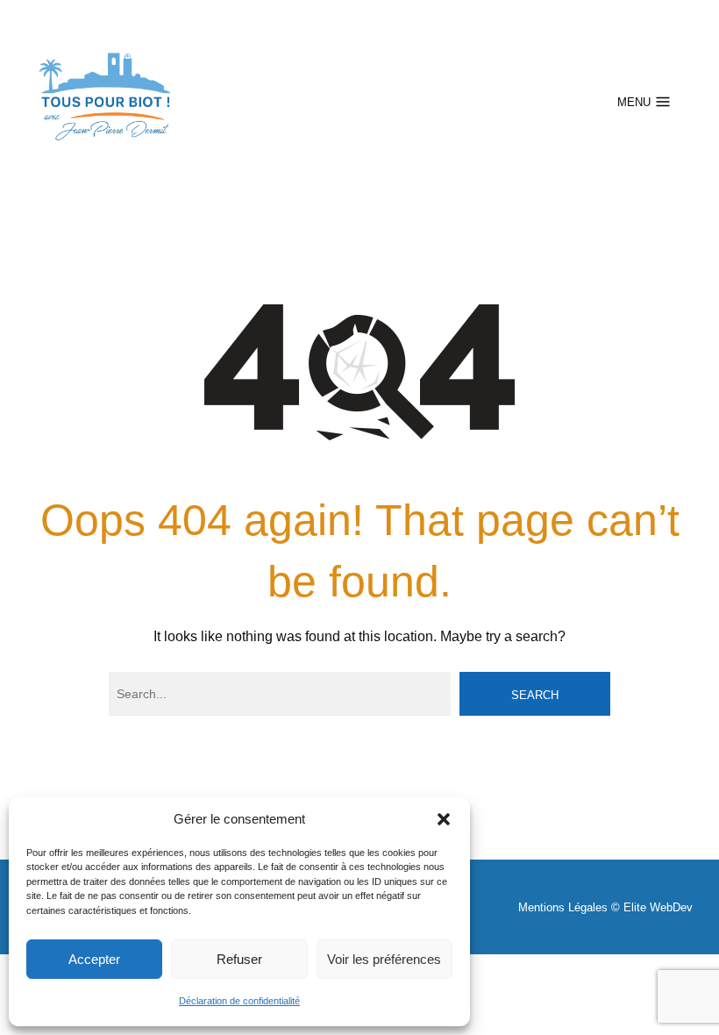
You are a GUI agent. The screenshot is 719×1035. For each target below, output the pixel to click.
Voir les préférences (384, 959)
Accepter (94, 959)
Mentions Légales (563, 907)
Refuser (239, 959)
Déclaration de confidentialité (239, 1001)
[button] (443, 819)
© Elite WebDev (652, 907)
